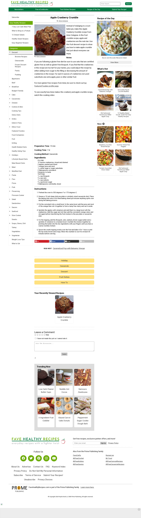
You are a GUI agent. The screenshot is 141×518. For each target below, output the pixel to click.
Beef (13, 83)
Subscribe (15, 17)
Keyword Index (58, 466)
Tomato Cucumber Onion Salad (105, 169)
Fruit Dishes (64, 277)
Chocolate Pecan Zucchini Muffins (123, 90)
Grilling (14, 143)
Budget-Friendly (17, 91)
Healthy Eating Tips (19, 151)
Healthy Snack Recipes (20, 39)
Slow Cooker (16, 215)
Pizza (14, 183)
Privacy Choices (45, 479)
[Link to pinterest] (39, 458)
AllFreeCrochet (78, 458)
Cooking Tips (16, 111)
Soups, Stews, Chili (19, 223)
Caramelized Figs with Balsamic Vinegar (69, 248)
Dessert (15, 52)
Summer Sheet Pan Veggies (123, 146)
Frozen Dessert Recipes (20, 66)
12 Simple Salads (18, 35)
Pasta (14, 175)
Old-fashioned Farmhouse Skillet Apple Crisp (105, 114)
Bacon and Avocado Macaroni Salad (114, 58)
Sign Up (103, 443)
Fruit (13, 139)
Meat (13, 167)
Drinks (14, 119)
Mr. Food (109, 458)
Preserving (16, 191)
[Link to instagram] (46, 458)
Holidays (15, 155)
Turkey (14, 227)
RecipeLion (110, 455)
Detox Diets (16, 115)
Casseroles (16, 99)
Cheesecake (19, 61)
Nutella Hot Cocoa (64, 390)
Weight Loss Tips (18, 239)
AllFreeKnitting (78, 461)
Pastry (17, 71)
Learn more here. (87, 487)
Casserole (64, 266)
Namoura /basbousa (82, 390)
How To (64, 282)
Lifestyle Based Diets (20, 159)
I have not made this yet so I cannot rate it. (52, 338)
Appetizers (16, 79)
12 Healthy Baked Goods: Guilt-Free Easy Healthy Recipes (123, 114)
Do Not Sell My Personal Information (46, 471)
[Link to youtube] (54, 458)
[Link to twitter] (31, 458)
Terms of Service (33, 475)
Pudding (18, 75)
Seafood (15, 211)
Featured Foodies (18, 131)
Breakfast (15, 87)
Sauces (14, 207)
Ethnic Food (16, 127)
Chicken (14, 103)
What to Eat (16, 244)
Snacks (14, 219)
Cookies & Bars (17, 107)
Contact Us (38, 466)
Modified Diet (17, 171)
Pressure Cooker (18, 195)
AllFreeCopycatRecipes (114, 461)
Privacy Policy (20, 471)
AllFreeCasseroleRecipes (115, 464)
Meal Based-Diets (18, 163)
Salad (14, 199)
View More (114, 62)
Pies (13, 179)
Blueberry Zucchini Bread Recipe (105, 146)
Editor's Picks (17, 123)
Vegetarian (16, 235)
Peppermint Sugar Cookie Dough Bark (82, 420)
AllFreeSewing (78, 464)
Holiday (64, 260)
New (99, 124)
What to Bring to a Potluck (21, 31)
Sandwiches (16, 203)
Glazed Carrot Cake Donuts (64, 419)
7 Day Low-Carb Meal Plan (21, 27)
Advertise (26, 466)
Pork (13, 187)
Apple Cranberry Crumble (64, 318)
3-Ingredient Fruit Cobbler (46, 419)
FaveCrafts (77, 455)
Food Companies (18, 135)
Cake (13, 95)
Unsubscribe (29, 479)
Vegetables (16, 231)
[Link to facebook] (23, 458)
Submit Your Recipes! (53, 475)
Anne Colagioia (63, 21)
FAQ (47, 466)
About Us (15, 466)
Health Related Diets (19, 147)
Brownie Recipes (21, 57)
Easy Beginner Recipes (20, 43)
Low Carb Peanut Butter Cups (46, 390)
